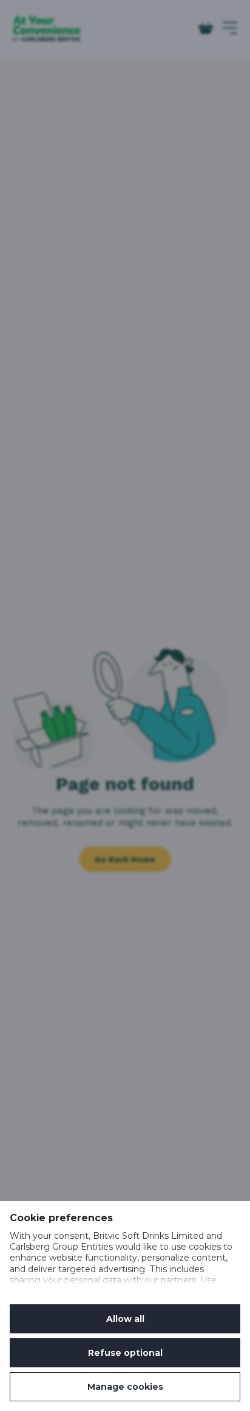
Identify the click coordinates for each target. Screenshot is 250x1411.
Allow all (125, 1318)
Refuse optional (125, 1352)
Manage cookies (125, 1386)
